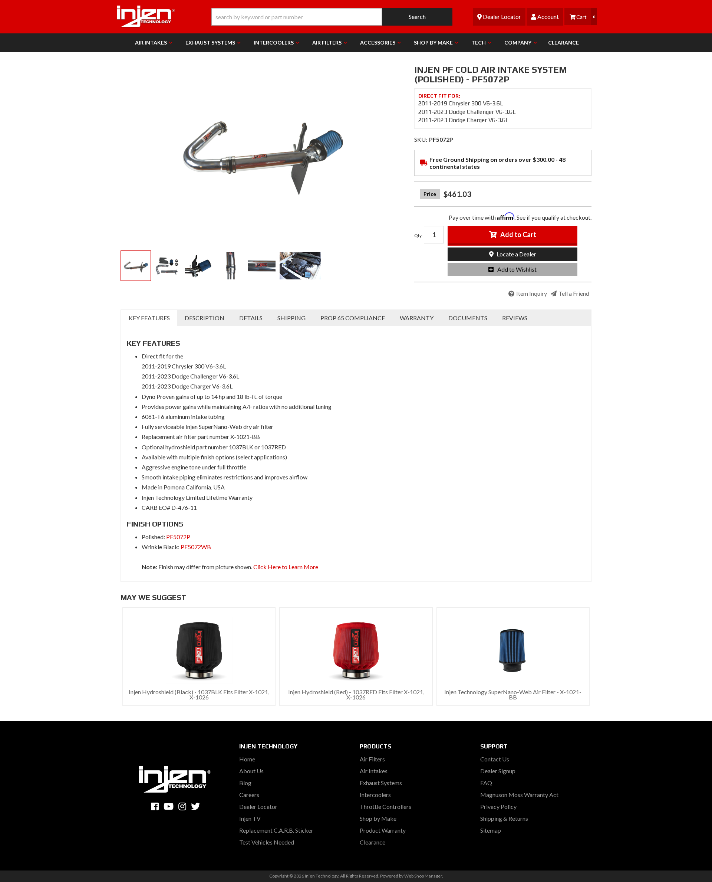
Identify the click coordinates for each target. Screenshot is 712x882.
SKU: (420, 139)
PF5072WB (196, 546)
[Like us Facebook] (155, 806)
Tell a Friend (573, 293)
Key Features (149, 317)
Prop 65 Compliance (352, 317)
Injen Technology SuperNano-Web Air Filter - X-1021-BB (512, 694)
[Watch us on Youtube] (168, 806)
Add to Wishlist (517, 269)
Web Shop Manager (423, 876)
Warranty (417, 317)
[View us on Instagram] (182, 806)
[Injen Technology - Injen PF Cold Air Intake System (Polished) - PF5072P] (262, 148)
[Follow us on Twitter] (195, 806)
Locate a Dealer (515, 254)
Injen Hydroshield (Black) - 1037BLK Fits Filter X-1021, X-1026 (199, 694)
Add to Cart (518, 234)
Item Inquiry (531, 293)
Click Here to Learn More (285, 566)
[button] (331, 17)
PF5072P (178, 536)
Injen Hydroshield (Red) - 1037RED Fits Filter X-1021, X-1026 (356, 694)
